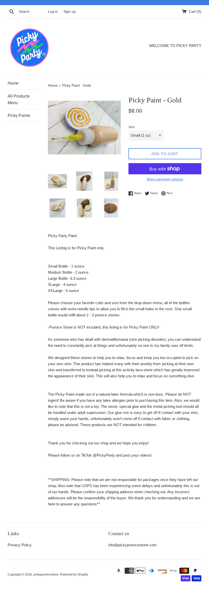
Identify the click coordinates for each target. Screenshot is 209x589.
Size (131, 127)
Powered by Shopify (74, 574)
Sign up (69, 11)
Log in (53, 11)
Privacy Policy (20, 545)
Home (13, 83)
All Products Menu (19, 99)
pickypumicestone (46, 574)
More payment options (165, 179)
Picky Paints (19, 115)
